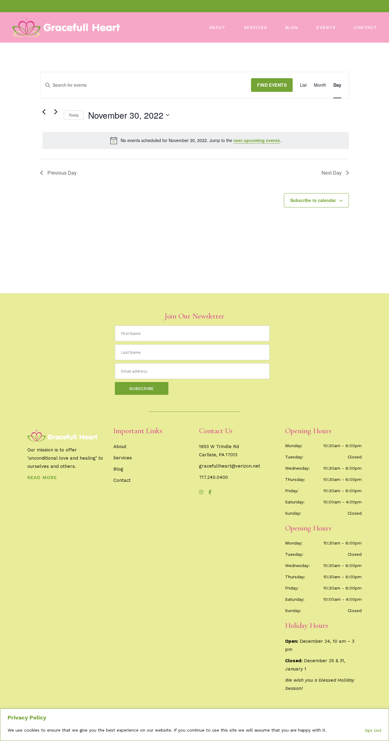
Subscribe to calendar (313, 200)
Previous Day (62, 172)
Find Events (272, 85)
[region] (194, 724)
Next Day (332, 172)
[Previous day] (43, 111)
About (119, 446)
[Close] (382, 713)
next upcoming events (256, 140)
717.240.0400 (213, 477)
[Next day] (55, 111)
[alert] (196, 140)
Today (74, 114)
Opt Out (373, 730)
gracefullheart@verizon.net (229, 466)
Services (122, 458)
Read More (42, 477)
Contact (122, 480)
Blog (118, 469)
